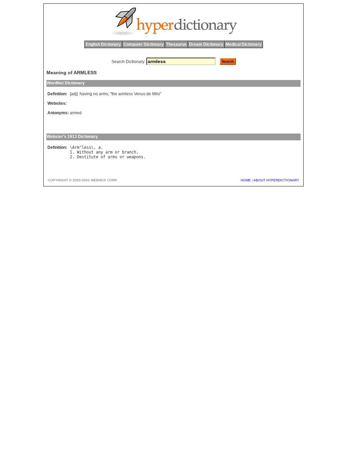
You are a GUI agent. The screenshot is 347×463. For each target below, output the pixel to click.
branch (129, 152)
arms (103, 94)
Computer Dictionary (143, 44)
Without (85, 152)
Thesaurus (176, 44)
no (95, 94)
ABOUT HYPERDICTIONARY (276, 180)
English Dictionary (103, 44)
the (114, 94)
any (99, 152)
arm (109, 152)
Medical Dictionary (244, 44)
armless (125, 94)
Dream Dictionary (206, 44)
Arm (75, 147)
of (103, 157)
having (86, 94)
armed (76, 112)
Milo (156, 94)
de (148, 94)
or (117, 152)
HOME (246, 180)
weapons (135, 157)
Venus (139, 94)
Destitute (87, 157)
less (86, 147)
